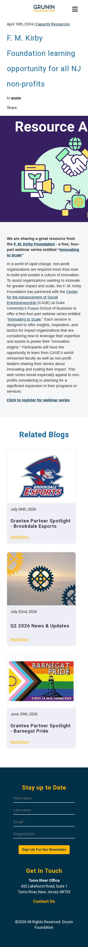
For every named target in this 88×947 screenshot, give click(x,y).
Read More (19, 537)
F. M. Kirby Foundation (34, 244)
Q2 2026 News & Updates (39, 626)
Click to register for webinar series (38, 400)
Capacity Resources (53, 24)
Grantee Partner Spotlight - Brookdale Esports (40, 523)
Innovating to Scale (24, 319)
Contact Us (44, 901)
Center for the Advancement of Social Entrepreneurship (42, 297)
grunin (16, 98)
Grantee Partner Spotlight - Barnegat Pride (40, 728)
